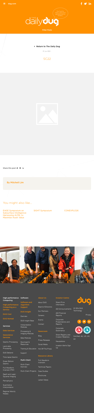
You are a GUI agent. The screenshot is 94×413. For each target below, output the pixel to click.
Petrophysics (8, 380)
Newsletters (60, 341)
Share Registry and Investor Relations (63, 335)
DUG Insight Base (27, 320)
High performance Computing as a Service (10, 307)
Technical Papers (44, 367)
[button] (47, 30)
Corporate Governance (60, 329)
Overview (24, 316)
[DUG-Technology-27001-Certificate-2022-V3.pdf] (87, 330)
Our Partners (43, 311)
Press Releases (44, 340)
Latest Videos (43, 380)
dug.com (12, 4)
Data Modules (26, 338)
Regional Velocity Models (9, 392)
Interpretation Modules (26, 326)
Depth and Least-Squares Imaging (9, 375)
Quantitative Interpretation (8, 386)
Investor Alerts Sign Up (63, 346)
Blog (40, 336)
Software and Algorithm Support (26, 304)
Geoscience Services (8, 336)
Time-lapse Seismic (10, 357)
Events (40, 320)
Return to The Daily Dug (48, 46)
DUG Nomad (8, 319)
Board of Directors (45, 307)
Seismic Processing (10, 342)
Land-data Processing (7, 347)
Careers (41, 315)
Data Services (9, 331)
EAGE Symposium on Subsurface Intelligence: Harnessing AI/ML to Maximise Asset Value (15, 214)
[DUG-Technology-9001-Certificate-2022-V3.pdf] (79, 330)
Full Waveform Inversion (43, 361)
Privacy (88, 315)
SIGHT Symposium (43, 210)
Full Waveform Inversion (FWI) (8, 369)
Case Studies (43, 371)
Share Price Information (60, 303)
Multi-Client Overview (25, 365)
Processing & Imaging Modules (27, 332)
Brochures (42, 375)
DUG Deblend (8, 352)
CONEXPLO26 (71, 210)
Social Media (42, 344)
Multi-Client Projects (28, 371)
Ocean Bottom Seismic (8, 362)
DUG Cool (7, 314)
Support (24, 353)
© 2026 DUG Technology (78, 309)
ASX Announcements (63, 309)
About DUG (42, 302)
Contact (41, 324)
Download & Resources (25, 343)
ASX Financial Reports (61, 314)
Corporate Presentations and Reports (63, 321)
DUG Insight (26, 312)
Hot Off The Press (45, 349)
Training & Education (28, 348)
